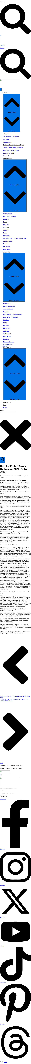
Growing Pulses (7, 213)
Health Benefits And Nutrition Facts (12, 314)
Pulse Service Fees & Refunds (11, 150)
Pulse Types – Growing (9, 216)
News (4, 405)
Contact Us (6, 156)
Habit (5, 1062)
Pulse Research (7, 244)
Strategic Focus (7, 142)
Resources (6, 339)
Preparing (5, 311)
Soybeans (5, 230)
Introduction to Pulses (9, 306)
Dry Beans (6, 224)
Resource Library (7, 241)
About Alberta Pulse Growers (11, 136)
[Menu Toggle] (1, 89)
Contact (2, 45)
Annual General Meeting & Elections (13, 147)
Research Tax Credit (8, 153)
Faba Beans (6, 235)
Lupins (5, 233)
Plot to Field (6, 246)
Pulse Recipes (7, 336)
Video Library (7, 333)
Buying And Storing (8, 309)
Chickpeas (6, 227)
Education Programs (8, 342)
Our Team (6, 139)
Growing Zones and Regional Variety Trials (14, 238)
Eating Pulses (6, 303)
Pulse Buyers (6, 249)
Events (5, 407)
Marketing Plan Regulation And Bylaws (13, 145)
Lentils (5, 222)
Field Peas (6, 219)
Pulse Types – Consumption (10, 317)
